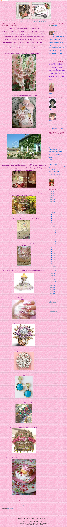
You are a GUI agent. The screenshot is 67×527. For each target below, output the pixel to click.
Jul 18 (54, 235)
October (53, 206)
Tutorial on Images (43, 21)
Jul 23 (54, 226)
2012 (51, 201)
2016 (51, 193)
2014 (51, 197)
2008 (51, 291)
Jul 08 (54, 255)
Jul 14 (54, 243)
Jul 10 (54, 251)
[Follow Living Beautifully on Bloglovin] (53, 25)
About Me (22, 21)
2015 (51, 195)
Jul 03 (54, 268)
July (52, 212)
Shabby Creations (52, 302)
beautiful (16, 500)
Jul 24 (54, 224)
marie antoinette (32, 501)
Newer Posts (4, 505)
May (52, 275)
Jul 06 (54, 259)
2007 (51, 293)
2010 (51, 287)
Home (24, 505)
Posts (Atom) (10, 508)
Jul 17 (54, 237)
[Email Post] (41, 498)
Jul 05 (54, 261)
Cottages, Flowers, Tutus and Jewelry (9, 25)
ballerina (10, 500)
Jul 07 (54, 257)
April (52, 277)
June (52, 273)
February (53, 281)
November (53, 205)
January (53, 283)
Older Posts (43, 505)
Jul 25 (54, 222)
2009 (51, 289)
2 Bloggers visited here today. (30, 498)
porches (40, 501)
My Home (27, 21)
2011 (51, 285)
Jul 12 (54, 247)
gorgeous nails (16, 501)
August (53, 210)
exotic (9, 501)
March (52, 279)
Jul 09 (54, 253)
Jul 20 (54, 232)
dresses (4, 501)
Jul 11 (54, 249)
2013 (51, 199)
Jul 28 (54, 216)
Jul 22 (54, 228)
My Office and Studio (34, 21)
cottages (39, 500)
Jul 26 (54, 220)
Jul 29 (54, 214)
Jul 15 (54, 241)
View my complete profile (57, 57)
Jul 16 (54, 239)
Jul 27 (54, 218)
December (53, 203)
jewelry (24, 501)
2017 (51, 191)
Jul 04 (54, 263)
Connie (56, 31)
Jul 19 (54, 234)
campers (33, 500)
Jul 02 (54, 270)
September (53, 208)
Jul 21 (54, 230)
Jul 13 (54, 245)
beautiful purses (25, 500)
